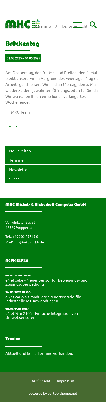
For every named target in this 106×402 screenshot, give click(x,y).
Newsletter (19, 169)
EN (11, 10)
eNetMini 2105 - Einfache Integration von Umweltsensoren (41, 315)
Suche (14, 178)
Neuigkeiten (20, 150)
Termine (16, 159)
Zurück (11, 125)
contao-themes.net (62, 393)
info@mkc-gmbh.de (29, 242)
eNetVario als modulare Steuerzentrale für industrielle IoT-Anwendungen (43, 298)
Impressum (65, 380)
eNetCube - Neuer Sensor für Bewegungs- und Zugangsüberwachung (46, 282)
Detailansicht (75, 26)
